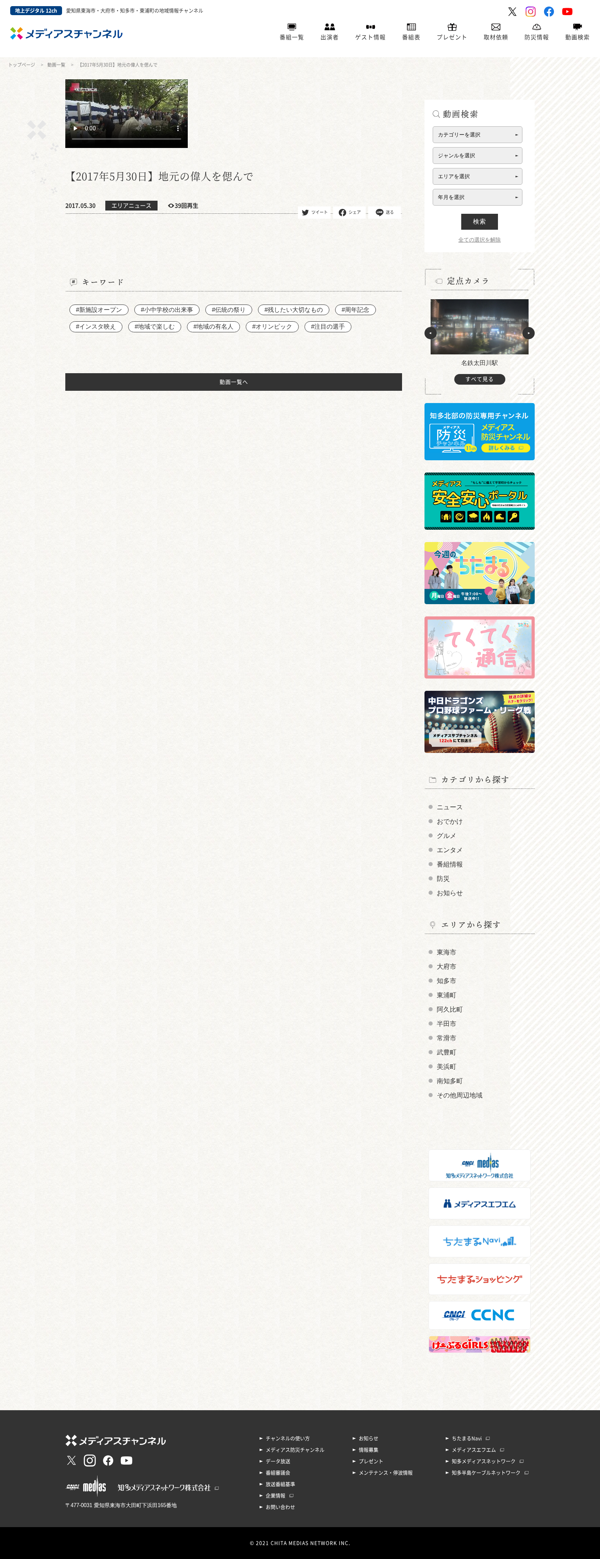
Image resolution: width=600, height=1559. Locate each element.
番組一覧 (292, 37)
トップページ (21, 65)
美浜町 (446, 1066)
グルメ (446, 835)
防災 (443, 878)
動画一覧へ (234, 382)
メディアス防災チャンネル (295, 1449)
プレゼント (452, 37)
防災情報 (536, 37)
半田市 (446, 1023)
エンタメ (450, 850)
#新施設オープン (99, 309)
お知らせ (450, 892)
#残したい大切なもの (293, 309)
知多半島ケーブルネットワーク (486, 1472)
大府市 (446, 966)
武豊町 (446, 1052)
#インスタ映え (96, 326)
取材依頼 (496, 37)
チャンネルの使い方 (288, 1438)
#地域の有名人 (213, 326)
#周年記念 (355, 309)
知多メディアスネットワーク (484, 1461)
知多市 (446, 980)
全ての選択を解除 (479, 240)
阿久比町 (450, 1009)
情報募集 (368, 1449)
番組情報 (450, 864)
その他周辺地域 (459, 1095)
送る (390, 212)
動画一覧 (56, 65)
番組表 (411, 37)
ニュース (450, 807)
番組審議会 (278, 1472)
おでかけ (450, 821)
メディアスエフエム (474, 1449)
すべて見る (479, 379)
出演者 (329, 37)
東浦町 (446, 995)
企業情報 (275, 1495)
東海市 (446, 952)
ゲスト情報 (370, 37)
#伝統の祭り (229, 309)
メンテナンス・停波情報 (386, 1472)
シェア (355, 212)
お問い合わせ (280, 1507)
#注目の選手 (328, 326)
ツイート (319, 212)
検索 (479, 221)
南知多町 (450, 1080)
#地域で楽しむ (155, 326)
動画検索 (577, 37)
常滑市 (446, 1038)
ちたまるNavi (467, 1438)
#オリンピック (272, 326)
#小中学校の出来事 (167, 309)
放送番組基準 (280, 1484)
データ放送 (278, 1461)
